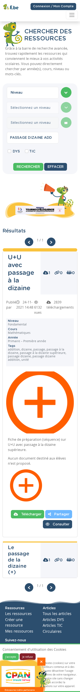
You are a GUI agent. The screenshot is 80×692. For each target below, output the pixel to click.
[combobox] (33, 92)
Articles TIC (53, 625)
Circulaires (52, 631)
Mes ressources (19, 631)
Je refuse (27, 656)
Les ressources (18, 613)
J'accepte (10, 656)
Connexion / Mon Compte (53, 6)
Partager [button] (61, 514)
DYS (16, 151)
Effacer (56, 167)
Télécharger (30, 514)
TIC (32, 151)
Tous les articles (57, 613)
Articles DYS (53, 619)
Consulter (60, 524)
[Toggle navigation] (72, 15)
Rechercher (28, 167)
